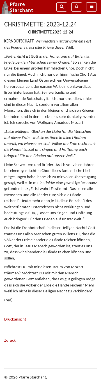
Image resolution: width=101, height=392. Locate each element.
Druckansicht (15, 319)
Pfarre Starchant (21, 7)
